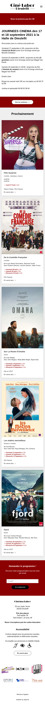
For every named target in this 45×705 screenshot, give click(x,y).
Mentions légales (22, 694)
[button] (42, 6)
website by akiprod (22, 699)
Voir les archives (21, 102)
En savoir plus (22, 653)
